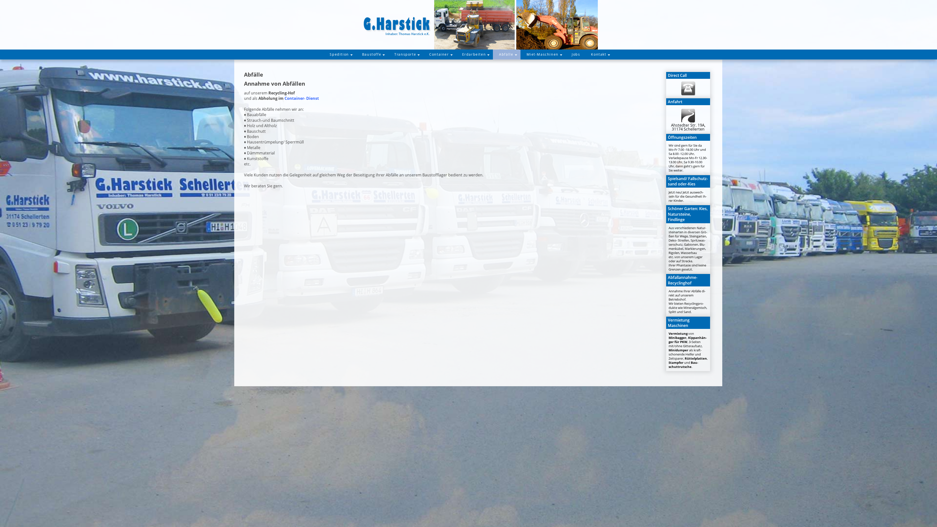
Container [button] (439, 54)
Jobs (576, 54)
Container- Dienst (302, 98)
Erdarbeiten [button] (474, 54)
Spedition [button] (339, 54)
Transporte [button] (405, 54)
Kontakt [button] (598, 54)
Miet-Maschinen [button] (543, 54)
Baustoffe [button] (371, 54)
